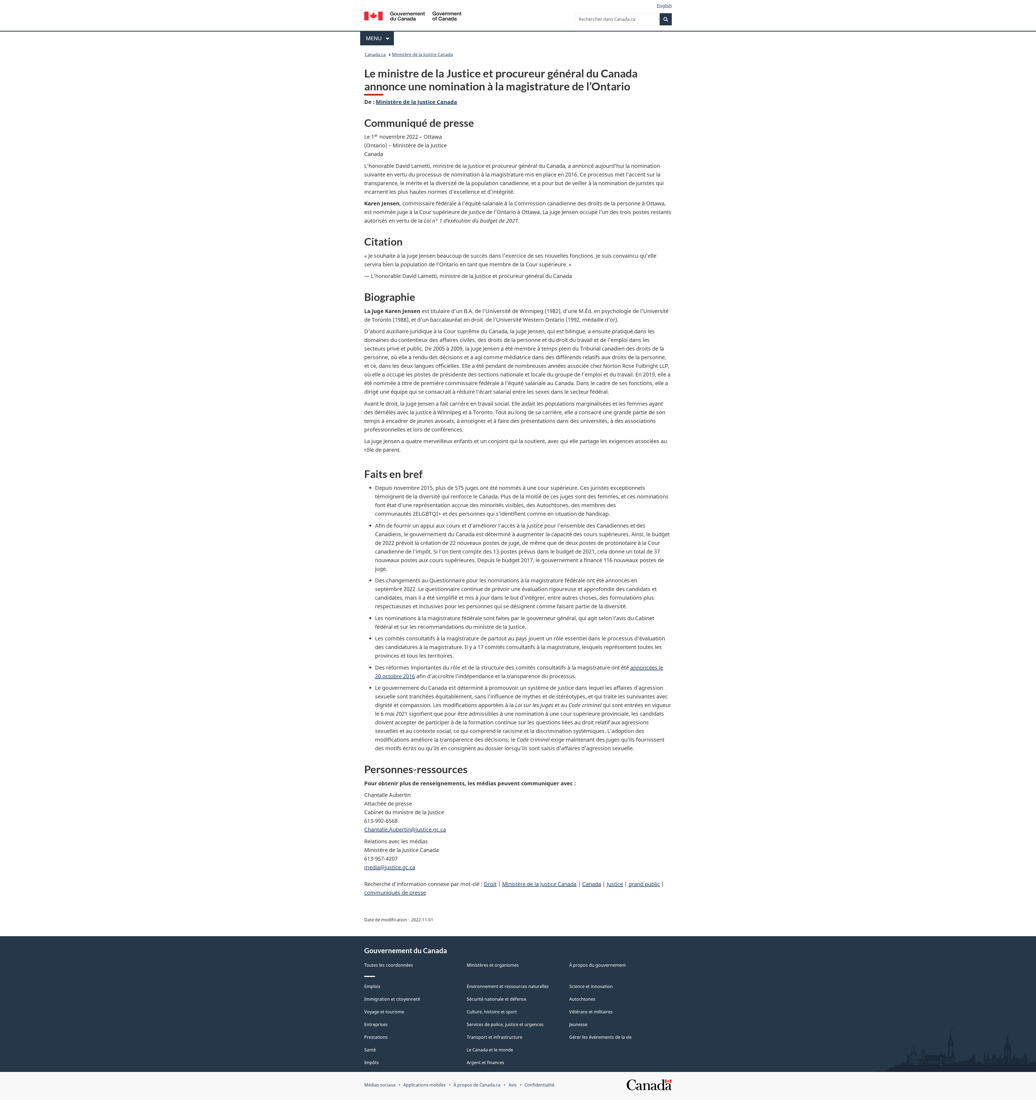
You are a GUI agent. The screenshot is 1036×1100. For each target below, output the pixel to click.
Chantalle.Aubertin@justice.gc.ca (405, 829)
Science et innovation (591, 986)
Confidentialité (539, 1085)
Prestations (376, 1037)
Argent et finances (485, 1062)
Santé (370, 1050)
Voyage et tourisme (384, 1012)
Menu (380, 38)
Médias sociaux (380, 1085)
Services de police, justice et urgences (505, 1024)
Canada (591, 884)
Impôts (371, 1062)
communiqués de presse (395, 892)
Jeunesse (578, 1024)
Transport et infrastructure (494, 1037)
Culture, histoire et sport (492, 1012)
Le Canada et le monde (490, 1050)
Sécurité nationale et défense (496, 999)
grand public (644, 884)
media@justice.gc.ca (389, 867)
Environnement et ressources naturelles (508, 986)
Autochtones (582, 999)
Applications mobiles (424, 1085)
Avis (513, 1085)
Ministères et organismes (493, 965)
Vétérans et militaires (591, 1012)
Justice (615, 884)
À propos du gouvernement (597, 965)
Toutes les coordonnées (388, 965)
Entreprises (376, 1024)
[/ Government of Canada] (412, 17)
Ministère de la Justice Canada (422, 54)
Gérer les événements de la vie (600, 1037)
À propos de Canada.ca (477, 1085)
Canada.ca (375, 54)
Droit (490, 884)
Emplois (372, 986)
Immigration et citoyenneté (392, 999)
